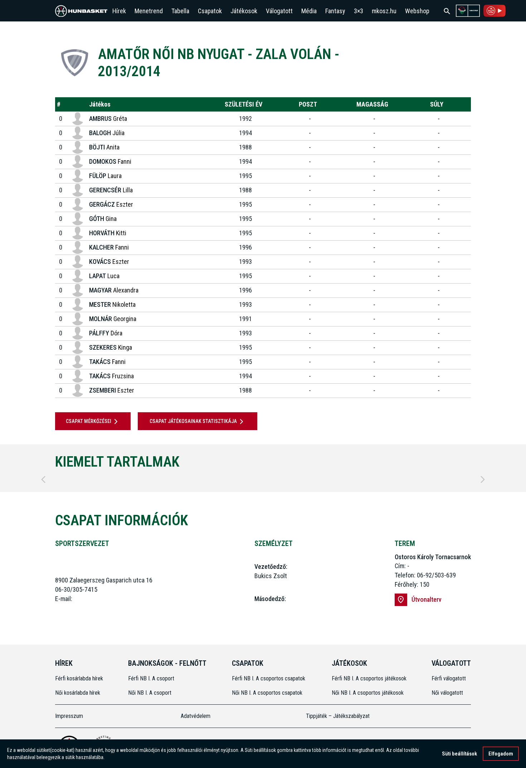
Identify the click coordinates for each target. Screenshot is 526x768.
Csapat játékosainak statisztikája (193, 421)
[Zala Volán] (74, 62)
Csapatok (210, 11)
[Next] (482, 479)
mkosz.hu (384, 11)
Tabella (180, 11)
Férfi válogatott (449, 678)
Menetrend (149, 11)
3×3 (358, 11)
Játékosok (243, 11)
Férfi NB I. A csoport (151, 678)
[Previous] (43, 479)
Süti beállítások (459, 753)
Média (309, 11)
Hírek (119, 11)
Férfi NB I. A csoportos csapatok (269, 678)
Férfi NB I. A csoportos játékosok (369, 678)
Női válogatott (447, 692)
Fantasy (335, 11)
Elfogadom (500, 753)
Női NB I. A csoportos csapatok (268, 692)
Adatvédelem (195, 716)
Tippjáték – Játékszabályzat (338, 716)
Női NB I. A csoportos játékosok (368, 692)
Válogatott (279, 11)
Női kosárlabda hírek (77, 692)
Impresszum (69, 716)
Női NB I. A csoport (149, 692)
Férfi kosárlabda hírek (79, 678)
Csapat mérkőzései (88, 421)
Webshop (417, 11)
